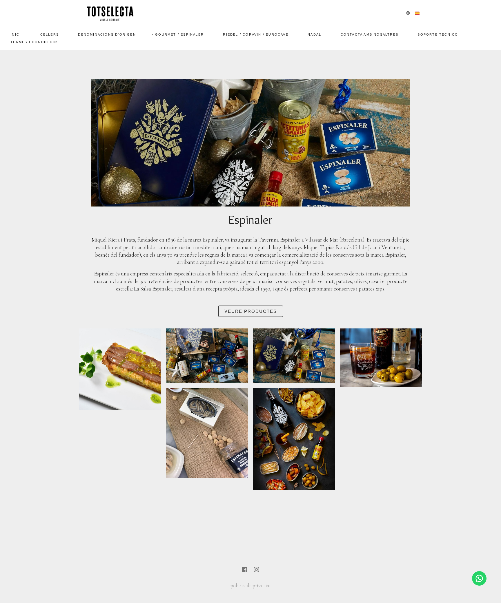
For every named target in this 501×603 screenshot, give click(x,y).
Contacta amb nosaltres (369, 34)
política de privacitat (250, 586)
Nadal (314, 34)
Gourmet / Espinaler (179, 34)
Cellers (49, 34)
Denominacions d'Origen (107, 34)
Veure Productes (250, 311)
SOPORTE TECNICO (438, 34)
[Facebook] (244, 570)
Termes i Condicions (34, 42)
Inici (15, 34)
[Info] (407, 14)
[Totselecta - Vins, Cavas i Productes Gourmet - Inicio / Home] (109, 13)
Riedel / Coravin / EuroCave (255, 34)
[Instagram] (256, 570)
